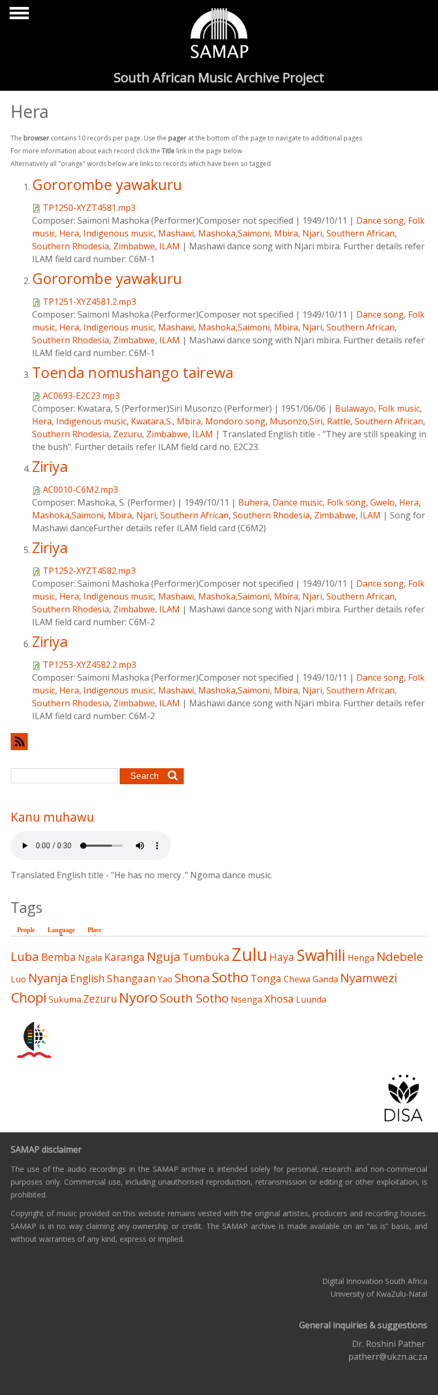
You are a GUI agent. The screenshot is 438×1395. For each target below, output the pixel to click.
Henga (361, 958)
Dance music (297, 502)
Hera (69, 233)
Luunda (311, 999)
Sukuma (65, 999)
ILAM (169, 246)
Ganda (325, 979)
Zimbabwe (134, 246)
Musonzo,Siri (296, 421)
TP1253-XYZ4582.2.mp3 (89, 665)
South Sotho (194, 998)
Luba (25, 956)
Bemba (58, 957)
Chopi (28, 997)
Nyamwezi (368, 978)
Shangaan (131, 978)
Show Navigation (17, 16)
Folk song (346, 502)
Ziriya (50, 466)
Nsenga (246, 999)
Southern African (360, 233)
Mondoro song (235, 421)
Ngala (90, 958)
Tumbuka (206, 957)
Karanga (124, 957)
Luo (18, 979)
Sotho (230, 977)
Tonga (266, 978)
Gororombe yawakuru (107, 184)
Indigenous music (118, 233)
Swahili (321, 954)
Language (64, 930)
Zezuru (127, 434)
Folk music (399, 408)
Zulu (249, 954)
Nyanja (48, 978)
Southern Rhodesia (70, 246)
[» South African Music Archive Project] (219, 35)
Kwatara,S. (152, 421)
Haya (281, 957)
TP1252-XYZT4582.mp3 (89, 571)
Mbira (286, 233)
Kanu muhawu (52, 816)
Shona (192, 978)
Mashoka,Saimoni (234, 233)
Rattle (338, 421)
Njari (312, 233)
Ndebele (400, 956)
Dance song (380, 220)
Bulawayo (354, 408)
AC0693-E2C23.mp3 (81, 395)
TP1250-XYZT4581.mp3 (89, 208)
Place (94, 930)
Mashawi (176, 233)
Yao (165, 979)
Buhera (253, 502)
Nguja (164, 956)
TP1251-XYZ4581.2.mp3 (89, 302)
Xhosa (279, 998)
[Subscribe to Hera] (219, 741)
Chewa (297, 979)
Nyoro (138, 997)
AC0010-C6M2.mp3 (80, 489)
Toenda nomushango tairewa (132, 372)
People (26, 930)
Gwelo (382, 502)
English (87, 978)
